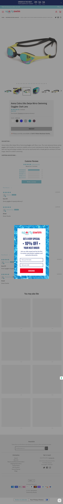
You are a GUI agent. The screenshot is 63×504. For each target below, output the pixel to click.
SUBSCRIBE (31, 271)
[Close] (47, 227)
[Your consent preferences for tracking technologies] (61, 378)
